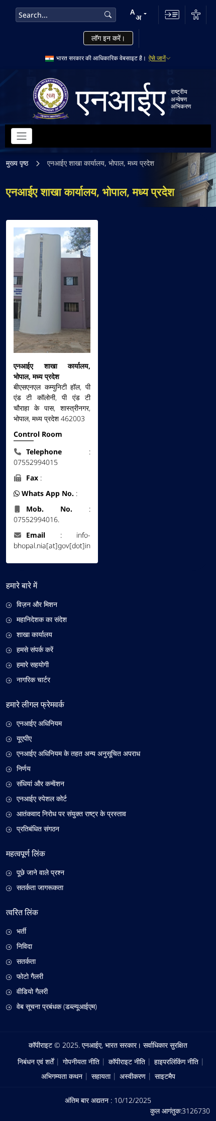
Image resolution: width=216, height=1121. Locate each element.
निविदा (24, 946)
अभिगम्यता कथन (61, 1076)
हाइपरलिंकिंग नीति (176, 1061)
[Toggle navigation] (21, 136)
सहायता (101, 1076)
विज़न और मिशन (37, 604)
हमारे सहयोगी (33, 664)
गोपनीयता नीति (81, 1061)
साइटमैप (165, 1076)
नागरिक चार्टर (33, 679)
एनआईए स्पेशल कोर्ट (42, 798)
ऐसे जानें (157, 58)
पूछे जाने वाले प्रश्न (40, 872)
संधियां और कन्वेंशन (40, 783)
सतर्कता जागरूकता (40, 887)
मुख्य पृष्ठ (17, 163)
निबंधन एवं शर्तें (36, 1061)
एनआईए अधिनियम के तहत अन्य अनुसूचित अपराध (78, 753)
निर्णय (24, 768)
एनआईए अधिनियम (39, 723)
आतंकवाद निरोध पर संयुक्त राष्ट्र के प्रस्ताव (71, 813)
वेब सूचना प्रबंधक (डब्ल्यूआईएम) (57, 1006)
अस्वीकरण (133, 1076)
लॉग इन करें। (108, 38)
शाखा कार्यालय (34, 634)
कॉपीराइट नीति (127, 1061)
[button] (138, 14)
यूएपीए (24, 738)
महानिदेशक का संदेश (42, 619)
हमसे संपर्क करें (35, 649)
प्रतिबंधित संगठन (38, 828)
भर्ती (21, 931)
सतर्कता (26, 961)
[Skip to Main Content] (172, 14)
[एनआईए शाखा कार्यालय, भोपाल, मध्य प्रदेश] (52, 290)
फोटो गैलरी (30, 976)
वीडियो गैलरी (32, 991)
